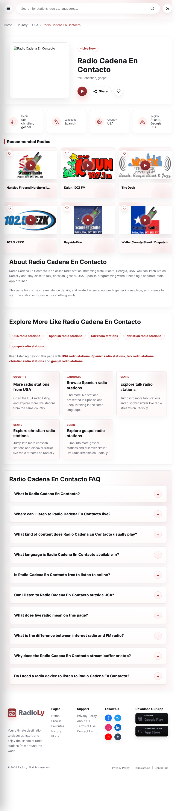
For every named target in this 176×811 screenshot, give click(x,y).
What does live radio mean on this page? (51, 615)
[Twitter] (117, 718)
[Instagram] (108, 727)
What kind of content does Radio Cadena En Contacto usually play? (75, 534)
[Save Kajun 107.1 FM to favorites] (67, 153)
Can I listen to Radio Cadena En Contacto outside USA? (64, 595)
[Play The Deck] (145, 165)
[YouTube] (108, 736)
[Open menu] (8, 8)
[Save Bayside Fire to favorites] (67, 208)
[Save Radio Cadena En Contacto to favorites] (118, 91)
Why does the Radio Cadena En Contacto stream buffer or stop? (72, 656)
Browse (56, 721)
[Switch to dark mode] (167, 8)
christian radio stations (144, 336)
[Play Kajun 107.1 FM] (88, 165)
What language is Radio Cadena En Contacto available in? (66, 554)
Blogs (55, 736)
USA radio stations (26, 336)
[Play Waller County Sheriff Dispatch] (145, 220)
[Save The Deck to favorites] (124, 153)
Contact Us (85, 731)
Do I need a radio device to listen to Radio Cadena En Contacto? (71, 676)
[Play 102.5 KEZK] (31, 220)
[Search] (152, 8)
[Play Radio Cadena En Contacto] (82, 91)
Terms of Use (86, 726)
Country (22, 25)
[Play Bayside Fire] (88, 220)
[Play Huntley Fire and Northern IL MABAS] (31, 165)
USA (35, 25)
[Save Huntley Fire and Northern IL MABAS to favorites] (9, 153)
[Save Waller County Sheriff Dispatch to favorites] (124, 208)
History (56, 731)
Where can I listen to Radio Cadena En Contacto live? (62, 514)
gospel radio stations (28, 346)
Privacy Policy (87, 716)
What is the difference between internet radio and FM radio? (69, 635)
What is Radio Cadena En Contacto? (47, 494)
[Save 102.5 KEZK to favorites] (9, 208)
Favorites (57, 726)
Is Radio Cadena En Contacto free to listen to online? (62, 575)
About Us (83, 721)
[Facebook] (108, 718)
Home (8, 25)
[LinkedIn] (117, 727)
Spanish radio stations (65, 336)
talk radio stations (104, 336)
